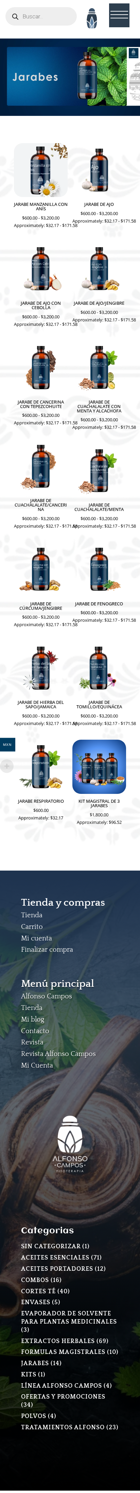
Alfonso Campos (46, 996)
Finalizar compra (47, 949)
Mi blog (32, 1019)
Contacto (35, 1031)
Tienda (31, 915)
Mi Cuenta (37, 1065)
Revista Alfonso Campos (58, 1054)
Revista (32, 1042)
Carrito (32, 927)
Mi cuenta (36, 938)
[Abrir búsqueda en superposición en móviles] (41, 16)
